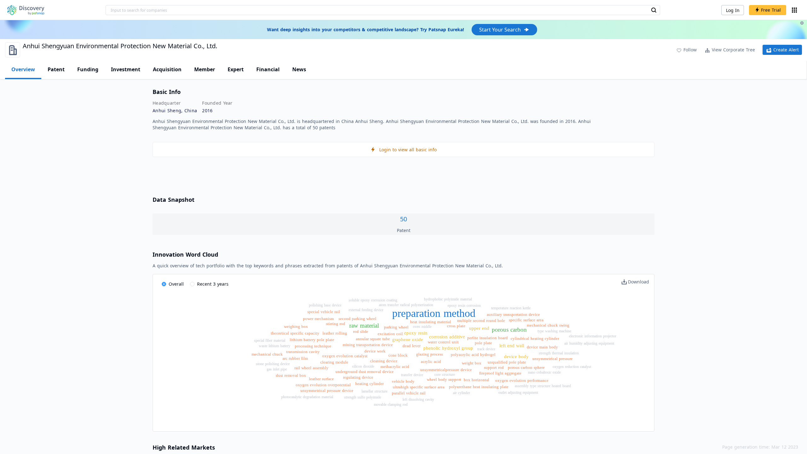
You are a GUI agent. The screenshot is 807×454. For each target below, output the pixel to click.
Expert (236, 69)
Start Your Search (500, 29)
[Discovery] (26, 10)
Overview (23, 69)
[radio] (172, 284)
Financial (268, 69)
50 (403, 219)
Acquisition (167, 69)
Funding (87, 69)
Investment (125, 69)
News (299, 69)
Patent (56, 69)
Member (204, 69)
